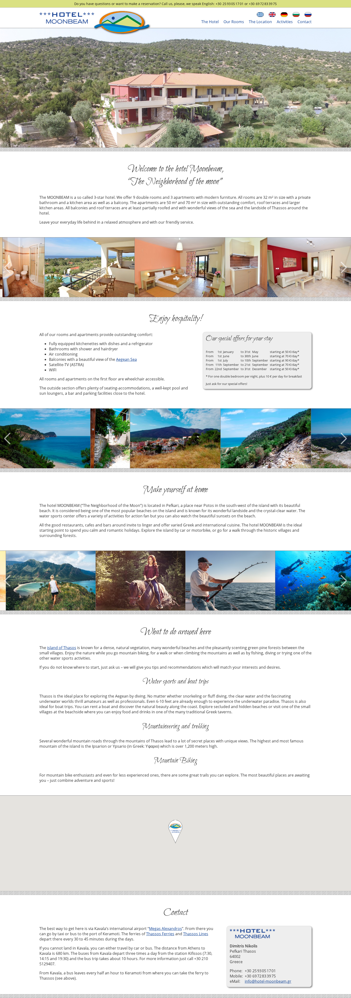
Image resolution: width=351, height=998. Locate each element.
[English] (272, 14)
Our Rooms (233, 21)
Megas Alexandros (165, 928)
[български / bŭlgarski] (296, 14)
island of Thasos (61, 647)
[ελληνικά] (260, 14)
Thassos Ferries (160, 933)
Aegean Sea (126, 359)
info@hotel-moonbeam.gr (268, 981)
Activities (285, 21)
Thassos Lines (195, 933)
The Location (260, 21)
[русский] (308, 14)
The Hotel (210, 21)
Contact (305, 21)
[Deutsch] (284, 14)
